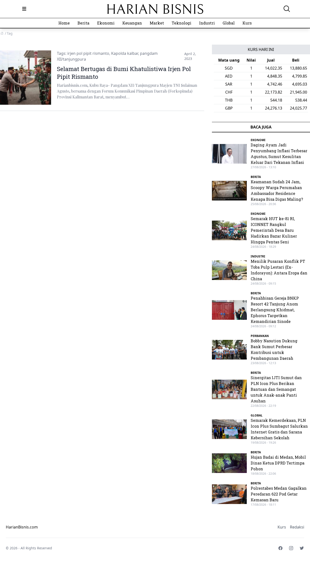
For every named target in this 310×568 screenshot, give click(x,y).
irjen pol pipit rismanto (88, 53)
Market (157, 22)
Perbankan (260, 336)
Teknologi (181, 22)
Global (229, 22)
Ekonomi (106, 22)
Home (64, 22)
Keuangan (132, 22)
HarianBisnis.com (22, 527)
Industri (207, 22)
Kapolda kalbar (124, 53)
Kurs (247, 22)
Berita (83, 22)
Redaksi (297, 527)
